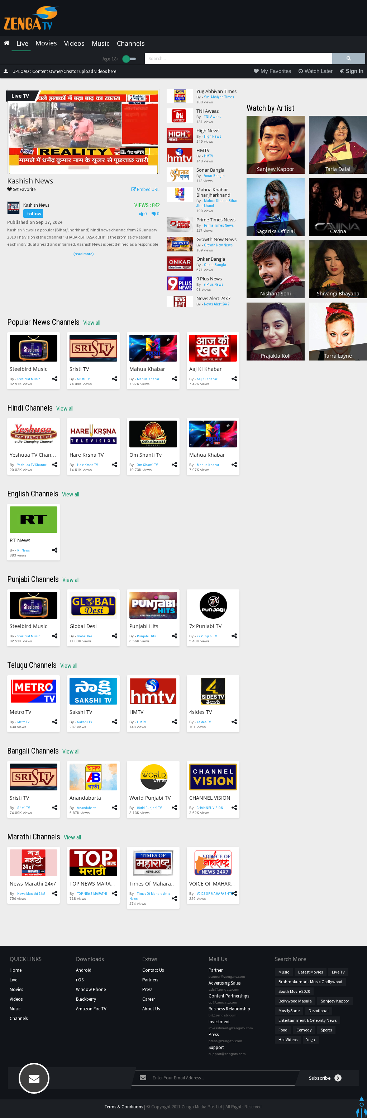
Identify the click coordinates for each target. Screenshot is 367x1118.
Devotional (319, 1010)
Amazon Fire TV (91, 1009)
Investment (219, 1022)
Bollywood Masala (295, 1001)
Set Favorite (23, 189)
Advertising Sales (224, 983)
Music (15, 1009)
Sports (326, 1030)
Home (16, 970)
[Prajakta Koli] (276, 331)
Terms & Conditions (124, 1107)
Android (83, 970)
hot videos (287, 1039)
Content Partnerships (229, 996)
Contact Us (153, 970)
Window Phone (91, 989)
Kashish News (36, 205)
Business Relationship (229, 1009)
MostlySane (289, 1010)
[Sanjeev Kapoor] (276, 144)
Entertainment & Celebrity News (307, 1020)
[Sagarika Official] (276, 207)
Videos (16, 999)
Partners (150, 980)
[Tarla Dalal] (338, 144)
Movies (16, 989)
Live (13, 980)
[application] (83, 132)
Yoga (310, 1039)
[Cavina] (338, 207)
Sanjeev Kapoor (335, 1001)
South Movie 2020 (294, 991)
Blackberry (86, 999)
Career (148, 999)
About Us (151, 1009)
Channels (19, 1018)
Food (282, 1030)
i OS (80, 980)
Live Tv (338, 972)
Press (147, 989)
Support (216, 1047)
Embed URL (147, 189)
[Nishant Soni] (276, 269)
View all (91, 322)
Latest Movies (310, 972)
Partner (216, 970)
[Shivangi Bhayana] (338, 269)
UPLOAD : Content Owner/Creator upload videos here (63, 71)
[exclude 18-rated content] (129, 59)
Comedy (304, 1030)
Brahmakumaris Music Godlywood (310, 981)
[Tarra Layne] (338, 331)
